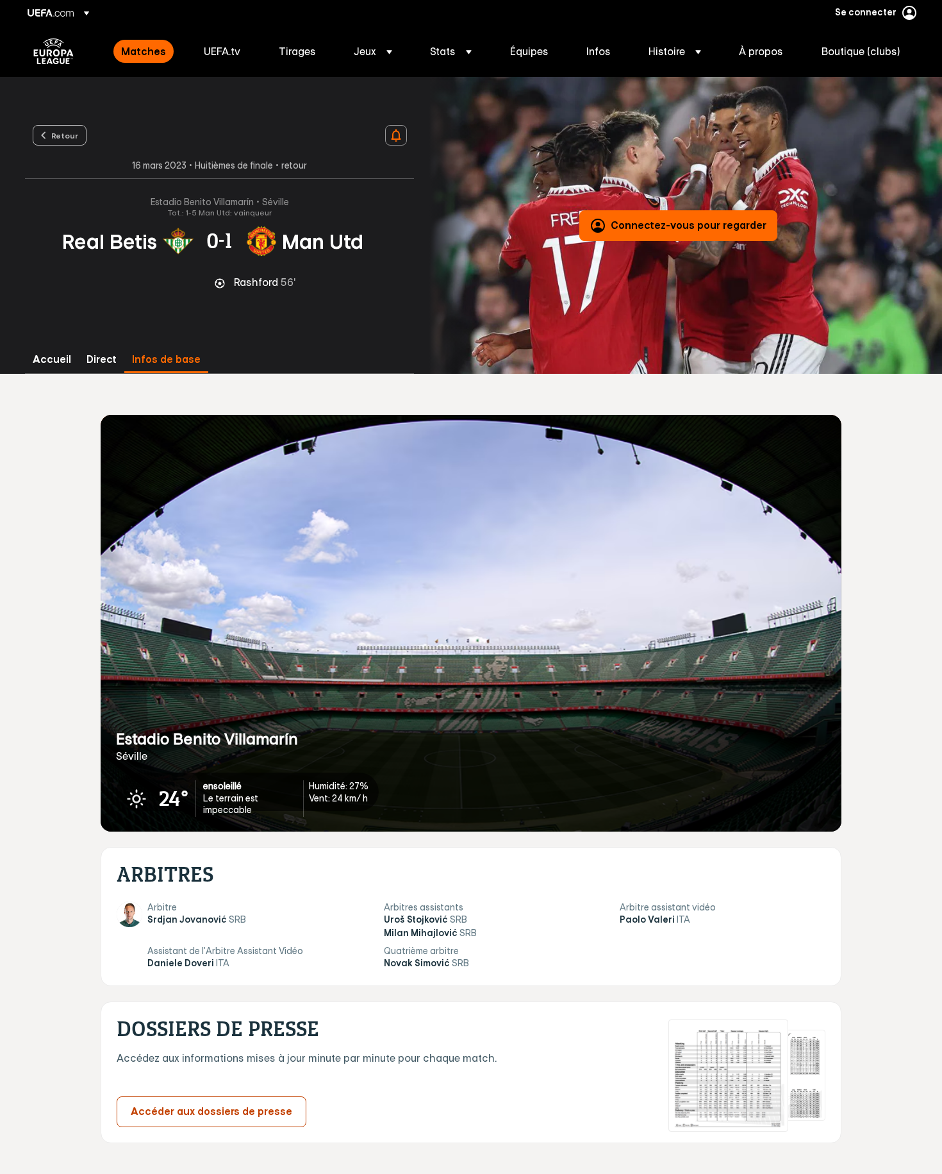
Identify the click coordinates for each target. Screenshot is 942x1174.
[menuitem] (146, 51)
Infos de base (166, 359)
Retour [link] (64, 135)
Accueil (52, 359)
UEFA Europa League (53, 51)
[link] (143, 51)
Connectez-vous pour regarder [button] (688, 225)
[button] (373, 51)
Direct (102, 359)
